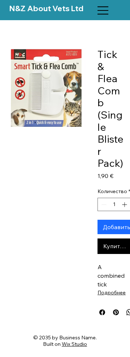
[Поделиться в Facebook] (102, 312)
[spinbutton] (114, 204)
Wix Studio (74, 344)
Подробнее (112, 292)
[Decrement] (103, 204)
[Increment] (125, 204)
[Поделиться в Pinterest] (116, 312)
